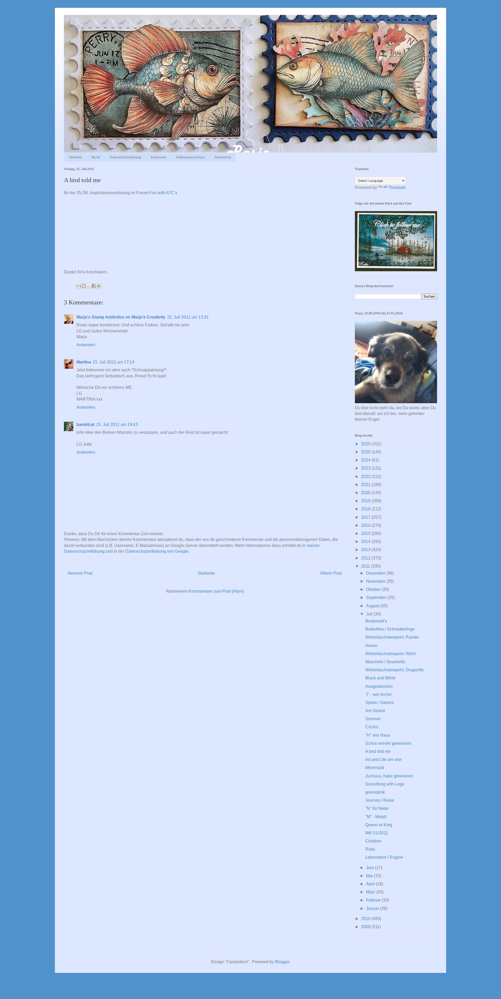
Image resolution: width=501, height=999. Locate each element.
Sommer (373, 719)
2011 (366, 566)
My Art (96, 157)
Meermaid (374, 767)
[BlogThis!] (83, 285)
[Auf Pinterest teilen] (98, 285)
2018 (366, 509)
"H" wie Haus (377, 735)
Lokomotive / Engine (384, 857)
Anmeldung (222, 157)
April (371, 884)
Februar (374, 900)
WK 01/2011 (376, 833)
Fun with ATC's (163, 192)
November (376, 581)
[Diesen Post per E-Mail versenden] (78, 285)
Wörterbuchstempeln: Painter (392, 637)
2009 (366, 927)
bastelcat (85, 424)
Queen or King (378, 825)
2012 (366, 558)
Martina (83, 362)
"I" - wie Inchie (378, 694)
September (376, 597)
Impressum (158, 157)
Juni (370, 867)
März (371, 892)
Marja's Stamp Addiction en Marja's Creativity (120, 317)
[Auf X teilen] (88, 285)
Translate (397, 187)
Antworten (85, 345)
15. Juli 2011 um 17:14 (113, 362)
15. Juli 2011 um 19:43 (117, 424)
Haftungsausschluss (190, 157)
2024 (366, 460)
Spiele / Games (379, 702)
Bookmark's (376, 621)
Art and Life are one (383, 759)
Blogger (282, 962)
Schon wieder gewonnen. (389, 743)
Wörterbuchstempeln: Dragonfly (394, 670)
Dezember (376, 573)
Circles (371, 727)
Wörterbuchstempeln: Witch (390, 653)
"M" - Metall (375, 817)
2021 (366, 484)
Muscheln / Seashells (385, 662)
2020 (366, 492)
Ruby (370, 849)
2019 (366, 501)
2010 (366, 918)
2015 (366, 533)
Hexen (371, 645)
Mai (370, 876)
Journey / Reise (379, 800)
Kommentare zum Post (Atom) (216, 591)
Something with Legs (384, 784)
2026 (366, 444)
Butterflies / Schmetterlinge (390, 629)
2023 (366, 468)
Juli (370, 614)
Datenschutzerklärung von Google (156, 551)
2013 (366, 549)
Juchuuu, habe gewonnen (389, 776)
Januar (373, 908)
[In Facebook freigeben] (93, 285)
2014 (366, 541)
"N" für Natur (377, 808)
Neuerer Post (80, 573)
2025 (366, 452)
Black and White (380, 678)
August (373, 606)
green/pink (375, 792)
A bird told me (378, 751)
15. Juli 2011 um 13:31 (188, 317)
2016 (366, 525)
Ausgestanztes (379, 686)
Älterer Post (331, 573)
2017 (366, 517)
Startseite (75, 157)
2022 (366, 476)
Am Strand (375, 710)
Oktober (374, 589)
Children (373, 841)
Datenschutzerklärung (125, 157)
